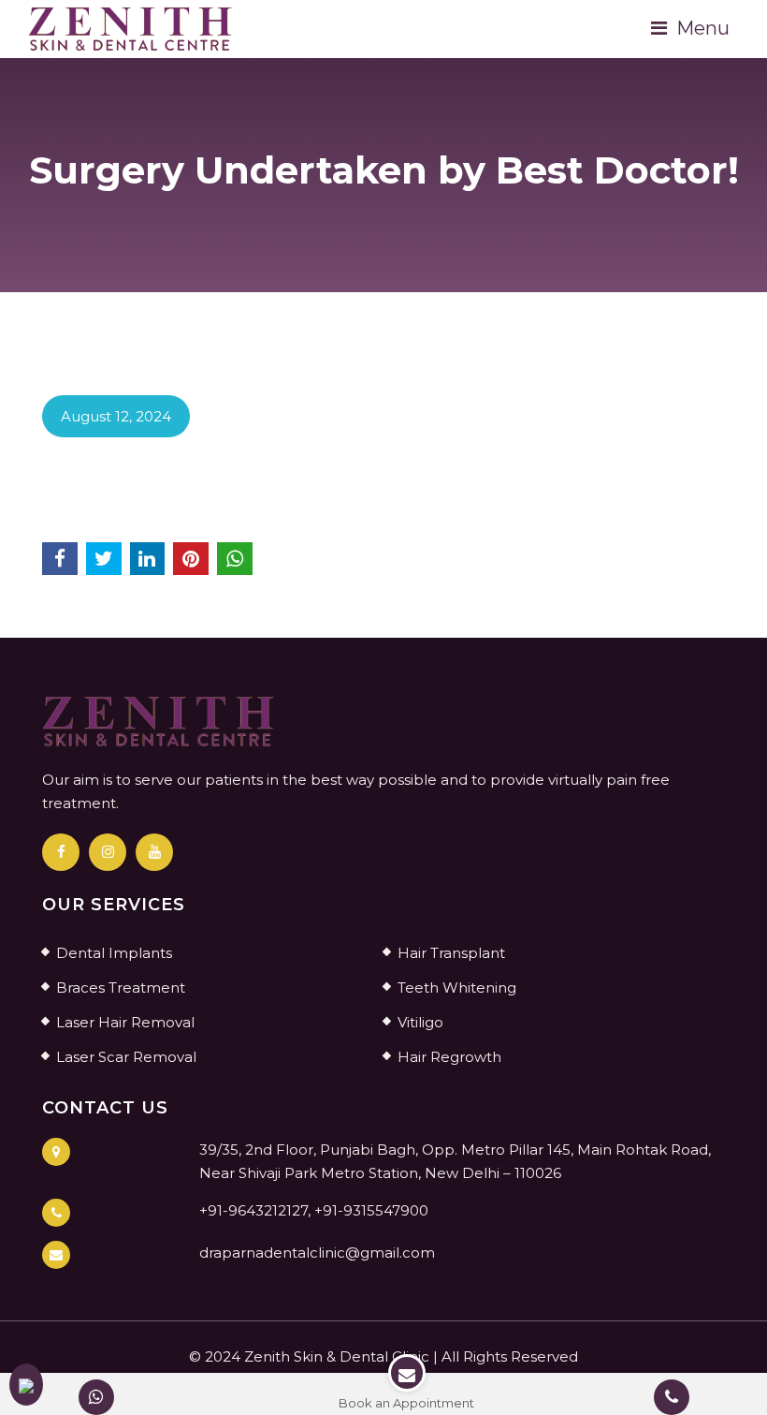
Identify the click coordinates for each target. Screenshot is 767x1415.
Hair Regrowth (449, 1057)
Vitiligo (420, 1022)
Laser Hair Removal (125, 1022)
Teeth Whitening (457, 987)
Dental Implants (114, 953)
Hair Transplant (451, 953)
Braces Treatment (120, 987)
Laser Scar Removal (126, 1057)
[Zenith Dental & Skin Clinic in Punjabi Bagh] (131, 28)
